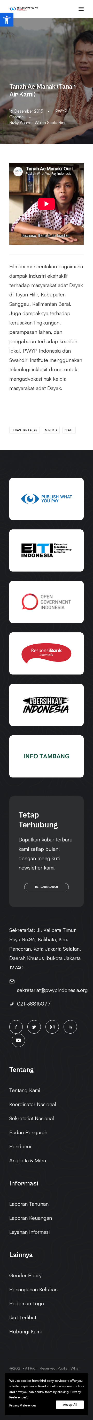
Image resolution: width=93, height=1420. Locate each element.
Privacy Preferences (22, 1405)
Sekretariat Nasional (31, 1118)
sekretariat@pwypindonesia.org (52, 990)
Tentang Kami (24, 1090)
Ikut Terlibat (22, 1317)
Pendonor (20, 1146)
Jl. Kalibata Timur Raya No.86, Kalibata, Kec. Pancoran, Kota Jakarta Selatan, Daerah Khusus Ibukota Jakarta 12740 (45, 949)
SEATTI (69, 430)
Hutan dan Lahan (24, 430)
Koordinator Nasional (32, 1104)
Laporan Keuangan (30, 1218)
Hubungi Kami (25, 1331)
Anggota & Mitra (27, 1160)
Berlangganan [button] (46, 887)
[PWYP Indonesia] (23, 9)
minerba (51, 430)
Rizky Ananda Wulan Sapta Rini (37, 122)
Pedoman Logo (26, 1303)
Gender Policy (25, 1275)
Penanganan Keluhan (33, 1289)
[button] (6, 20)
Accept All (70, 1404)
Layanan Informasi (29, 1232)
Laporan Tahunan (29, 1204)
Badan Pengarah (28, 1132)
